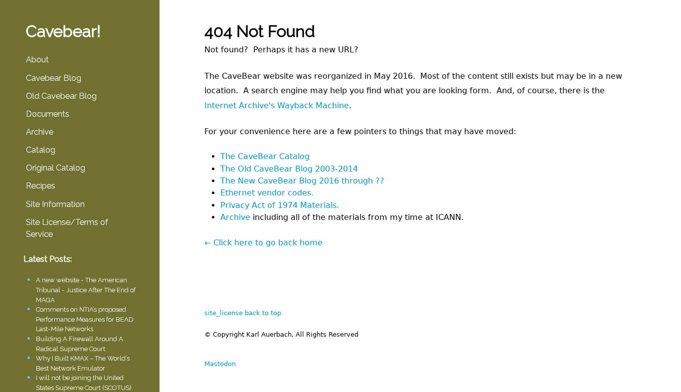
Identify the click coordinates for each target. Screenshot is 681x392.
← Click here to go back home (263, 242)
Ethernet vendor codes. (267, 192)
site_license (223, 313)
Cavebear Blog (53, 78)
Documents (47, 114)
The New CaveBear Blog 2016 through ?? (302, 181)
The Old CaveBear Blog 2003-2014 (289, 169)
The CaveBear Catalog (265, 156)
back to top (263, 313)
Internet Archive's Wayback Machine (276, 105)
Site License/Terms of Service (67, 228)
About (37, 59)
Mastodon (220, 364)
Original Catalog (55, 168)
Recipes (40, 186)
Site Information (55, 204)
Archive (39, 132)
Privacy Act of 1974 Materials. (279, 205)
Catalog (40, 150)
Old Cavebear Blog (61, 96)
